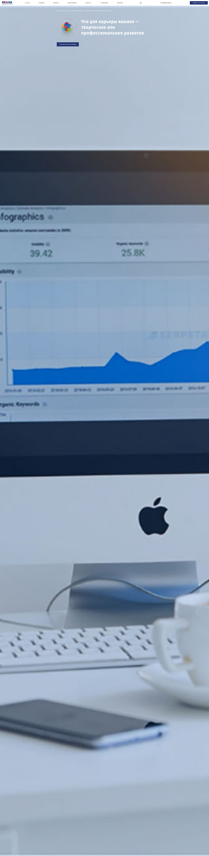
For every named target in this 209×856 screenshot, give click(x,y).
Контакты (120, 3)
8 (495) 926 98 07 (166, 3)
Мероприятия (72, 3)
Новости (88, 3)
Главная (59, 10)
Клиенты (56, 3)
